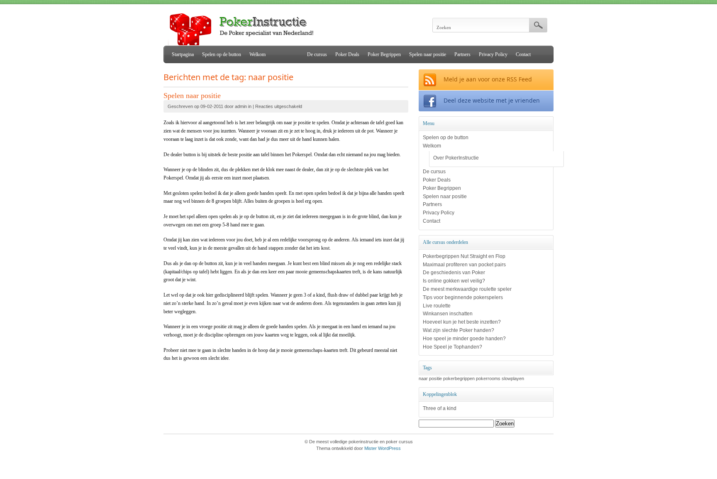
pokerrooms (488, 378)
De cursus (317, 54)
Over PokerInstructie (456, 158)
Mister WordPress (382, 448)
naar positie (430, 378)
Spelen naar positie (427, 54)
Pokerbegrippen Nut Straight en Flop (464, 256)
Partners (462, 54)
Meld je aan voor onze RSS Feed (488, 79)
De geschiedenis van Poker (454, 272)
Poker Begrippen (384, 54)
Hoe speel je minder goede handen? (464, 338)
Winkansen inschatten (448, 314)
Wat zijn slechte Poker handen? (458, 330)
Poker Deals (347, 54)
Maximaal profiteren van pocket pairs (464, 265)
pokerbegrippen (459, 378)
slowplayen (513, 378)
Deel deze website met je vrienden (492, 100)
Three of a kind (439, 408)
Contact (523, 54)
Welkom (257, 54)
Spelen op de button (221, 54)
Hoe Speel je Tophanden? (452, 347)
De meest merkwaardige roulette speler (467, 289)
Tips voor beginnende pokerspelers (463, 297)
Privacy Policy (493, 54)
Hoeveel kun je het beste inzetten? (462, 322)
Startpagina (183, 54)
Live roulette (437, 306)
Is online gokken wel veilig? (454, 281)
